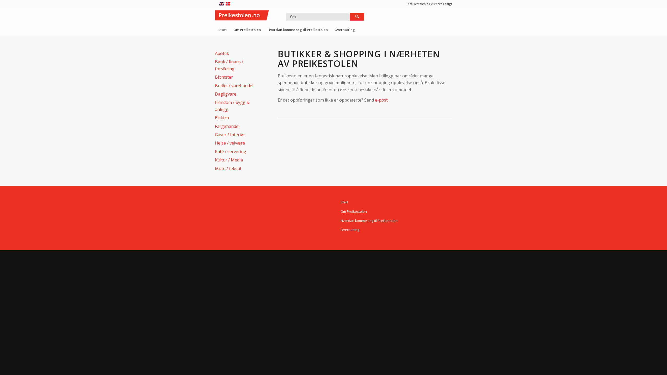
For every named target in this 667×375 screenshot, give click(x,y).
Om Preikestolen (354, 211)
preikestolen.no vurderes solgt (430, 4)
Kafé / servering (230, 151)
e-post (381, 100)
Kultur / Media (229, 160)
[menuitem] (222, 29)
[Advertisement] (372, 141)
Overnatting (350, 229)
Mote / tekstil (228, 168)
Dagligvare (225, 94)
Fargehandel (227, 126)
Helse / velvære (230, 143)
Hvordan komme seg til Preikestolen (369, 220)
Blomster (224, 77)
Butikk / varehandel (234, 86)
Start (344, 202)
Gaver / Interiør (230, 135)
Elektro (222, 118)
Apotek (222, 53)
